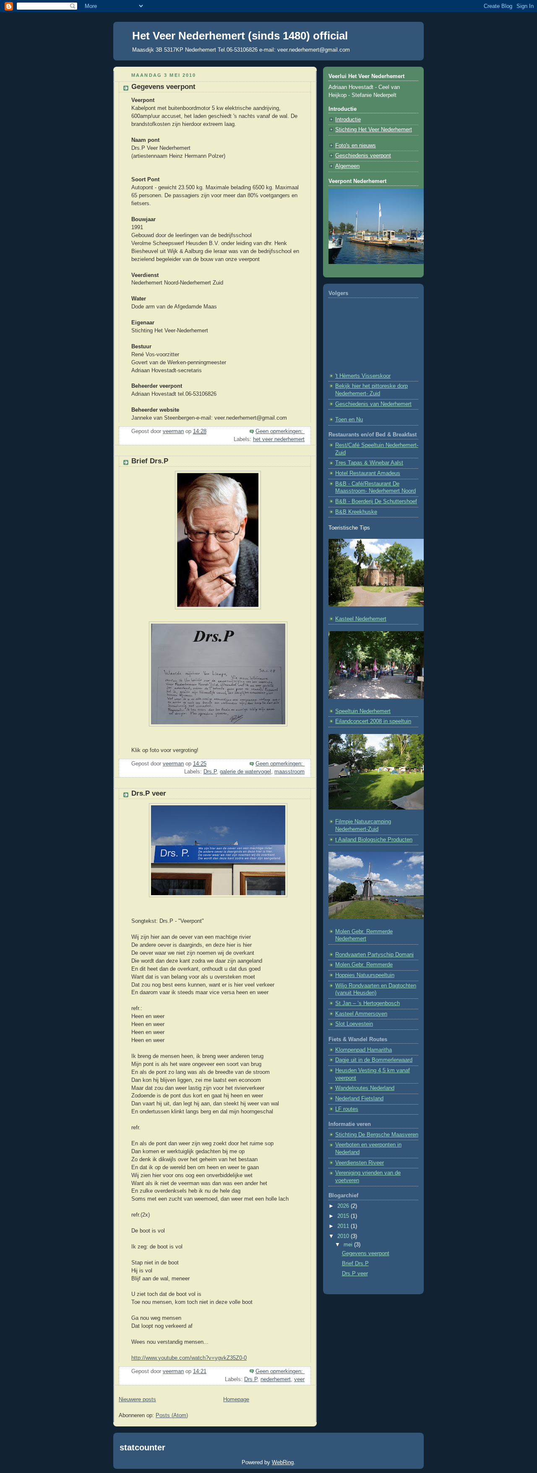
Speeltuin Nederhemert (363, 711)
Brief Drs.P (149, 461)
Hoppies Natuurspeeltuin (364, 975)
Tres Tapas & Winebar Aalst (369, 463)
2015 (344, 1216)
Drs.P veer (148, 793)
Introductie (348, 120)
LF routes (346, 1109)
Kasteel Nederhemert (360, 619)
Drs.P (209, 772)
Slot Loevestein (354, 1024)
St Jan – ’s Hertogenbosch (367, 1003)
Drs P (250, 1379)
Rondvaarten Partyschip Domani (374, 955)
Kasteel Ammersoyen (361, 1014)
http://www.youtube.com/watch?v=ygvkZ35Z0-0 (189, 1358)
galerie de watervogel (245, 772)
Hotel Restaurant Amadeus (367, 473)
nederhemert (276, 1379)
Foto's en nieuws (355, 146)
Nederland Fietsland (359, 1099)
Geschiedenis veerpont (363, 156)
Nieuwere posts (137, 1399)
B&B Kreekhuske (356, 512)
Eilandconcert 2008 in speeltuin (373, 721)
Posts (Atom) (172, 1415)
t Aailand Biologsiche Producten (373, 840)
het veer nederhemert (279, 439)
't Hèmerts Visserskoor (363, 376)
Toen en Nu (349, 420)
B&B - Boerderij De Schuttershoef (376, 501)
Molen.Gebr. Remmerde (364, 965)
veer (299, 1379)
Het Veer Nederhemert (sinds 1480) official (240, 35)
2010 (344, 1236)
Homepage (236, 1399)
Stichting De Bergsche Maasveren (376, 1135)
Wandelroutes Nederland (364, 1088)
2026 (344, 1206)
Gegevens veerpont (163, 87)
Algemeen (347, 166)
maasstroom (289, 772)
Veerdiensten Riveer (359, 1163)
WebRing (283, 1462)
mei (349, 1245)
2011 (344, 1226)
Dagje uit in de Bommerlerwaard (373, 1060)
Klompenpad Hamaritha (363, 1050)
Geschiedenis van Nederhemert (373, 404)
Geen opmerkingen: (280, 431)
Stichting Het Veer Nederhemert (373, 130)
